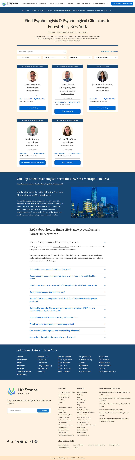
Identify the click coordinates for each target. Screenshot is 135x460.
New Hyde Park (65, 360)
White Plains (105, 366)
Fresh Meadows (22, 184)
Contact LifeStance (63, 447)
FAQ (78, 405)
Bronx (19, 363)
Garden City (43, 357)
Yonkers (103, 369)
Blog (78, 397)
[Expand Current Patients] (106, 4)
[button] (28, 4)
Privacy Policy (81, 407)
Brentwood (22, 360)
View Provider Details (32, 91)
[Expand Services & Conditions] (64, 4)
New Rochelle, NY (60, 102)
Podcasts (80, 395)
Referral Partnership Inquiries (96, 445)
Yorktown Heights (107, 372)
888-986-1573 (110, 99)
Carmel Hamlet (24, 372)
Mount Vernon (64, 357)
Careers (76, 447)
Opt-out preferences (83, 435)
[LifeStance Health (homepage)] (10, 4)
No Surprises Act (114, 445)
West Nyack (104, 363)
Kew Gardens (39, 184)
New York (73, 32)
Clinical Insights (82, 400)
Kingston (41, 360)
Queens (82, 363)
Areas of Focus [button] (55, 57)
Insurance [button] (80, 57)
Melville (41, 372)
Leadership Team (63, 445)
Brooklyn (21, 366)
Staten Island (85, 372)
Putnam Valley (85, 360)
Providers (51, 32)
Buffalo (20, 369)
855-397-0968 (75, 102)
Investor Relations (78, 445)
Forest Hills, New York (61, 247)
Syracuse (103, 357)
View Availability (32, 108)
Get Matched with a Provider (122, 3)
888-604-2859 (75, 153)
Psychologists (62, 32)
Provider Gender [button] (106, 57)
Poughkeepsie (85, 357)
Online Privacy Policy (83, 410)
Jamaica (31, 184)
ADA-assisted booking (83, 417)
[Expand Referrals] (90, 4)
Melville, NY (93, 99)
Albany (20, 357)
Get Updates (43, 410)
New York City (64, 369)
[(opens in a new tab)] (8, 441)
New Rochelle (64, 363)
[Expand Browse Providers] (36, 4)
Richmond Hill (58, 184)
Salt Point (83, 369)
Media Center (81, 402)
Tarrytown (104, 360)
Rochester (83, 366)
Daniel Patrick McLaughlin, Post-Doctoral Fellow (67, 88)
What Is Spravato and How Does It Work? (111, 409)
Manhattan (42, 369)
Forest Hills (83, 32)
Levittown (42, 363)
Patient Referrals (82, 392)
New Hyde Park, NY (26, 99)
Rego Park (48, 184)
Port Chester (64, 372)
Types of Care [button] (29, 57)
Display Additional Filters (109, 51)
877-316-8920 (40, 99)
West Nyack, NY (60, 153)
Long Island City (44, 366)
